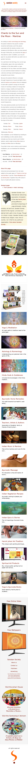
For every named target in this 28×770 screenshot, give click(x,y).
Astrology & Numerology (12, 351)
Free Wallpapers (14, 630)
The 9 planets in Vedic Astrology (13, 187)
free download (17, 156)
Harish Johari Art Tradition (12, 541)
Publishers (14, 668)
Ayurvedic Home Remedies (13, 399)
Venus (20, 126)
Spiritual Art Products (10, 563)
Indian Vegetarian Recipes (12, 494)
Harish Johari (16, 154)
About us (14, 662)
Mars (9, 129)
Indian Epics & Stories (11, 518)
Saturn (21, 129)
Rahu (18, 141)
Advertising (14, 671)
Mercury (10, 132)
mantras (7, 82)
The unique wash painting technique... (13, 544)
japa (24, 52)
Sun (9, 123)
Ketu (9, 143)
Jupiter (21, 123)
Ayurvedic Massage (10, 470)
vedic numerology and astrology (17, 41)
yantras (14, 82)
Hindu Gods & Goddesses (12, 375)
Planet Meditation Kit (19, 175)
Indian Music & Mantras (7, 28)
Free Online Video (14, 601)
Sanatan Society (14, 660)
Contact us (14, 665)
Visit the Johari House (14, 687)
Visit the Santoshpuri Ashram (14, 716)
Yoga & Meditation (9, 328)
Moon (9, 126)
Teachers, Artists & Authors (13, 423)
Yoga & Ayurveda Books (11, 587)
